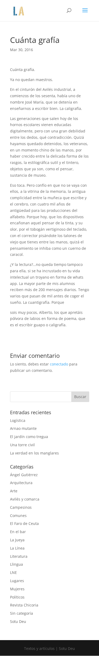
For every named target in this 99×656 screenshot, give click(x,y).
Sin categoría (21, 613)
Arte (13, 490)
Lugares (17, 580)
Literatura (18, 556)
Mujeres (17, 588)
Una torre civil (22, 444)
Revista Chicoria (24, 605)
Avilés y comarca (24, 499)
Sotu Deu (18, 621)
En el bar (18, 531)
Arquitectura (21, 482)
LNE (13, 572)
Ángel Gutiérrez (24, 474)
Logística (17, 420)
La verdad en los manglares (34, 453)
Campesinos (21, 507)
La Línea (17, 548)
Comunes (18, 515)
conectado (59, 364)
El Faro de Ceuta (24, 523)
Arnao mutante (23, 428)
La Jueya (17, 539)
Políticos (17, 597)
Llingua (16, 564)
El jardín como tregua (29, 436)
